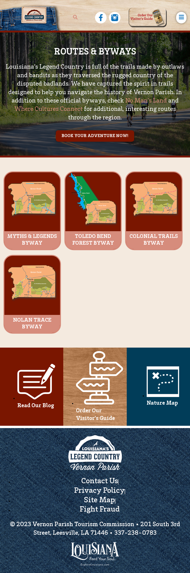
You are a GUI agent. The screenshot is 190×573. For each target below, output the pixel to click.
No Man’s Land (146, 101)
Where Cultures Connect (48, 109)
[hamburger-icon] (181, 17)
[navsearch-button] (75, 17)
